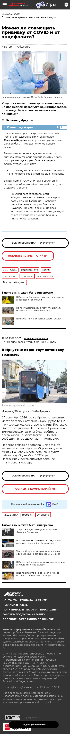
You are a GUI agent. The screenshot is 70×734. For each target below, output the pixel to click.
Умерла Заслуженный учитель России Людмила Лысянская (36, 530)
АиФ (40, 97)
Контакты (10, 600)
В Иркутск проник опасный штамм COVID (38, 318)
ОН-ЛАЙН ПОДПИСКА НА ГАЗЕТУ (24, 614)
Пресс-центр (49, 609)
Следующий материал (34, 725)
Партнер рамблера (32, 718)
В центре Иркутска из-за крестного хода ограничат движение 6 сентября (37, 574)
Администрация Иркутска (18, 405)
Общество (23, 46)
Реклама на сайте (33, 600)
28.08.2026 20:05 (11, 338)
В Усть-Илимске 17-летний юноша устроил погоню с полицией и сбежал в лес (38, 541)
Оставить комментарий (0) (28, 255)
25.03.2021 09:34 (11, 13)
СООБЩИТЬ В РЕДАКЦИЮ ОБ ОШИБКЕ (28, 619)
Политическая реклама (20, 609)
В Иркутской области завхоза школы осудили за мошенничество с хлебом (40, 563)
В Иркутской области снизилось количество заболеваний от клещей (40, 298)
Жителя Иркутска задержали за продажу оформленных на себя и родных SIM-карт (38, 552)
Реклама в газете (15, 604)
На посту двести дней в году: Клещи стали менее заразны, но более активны (38, 309)
